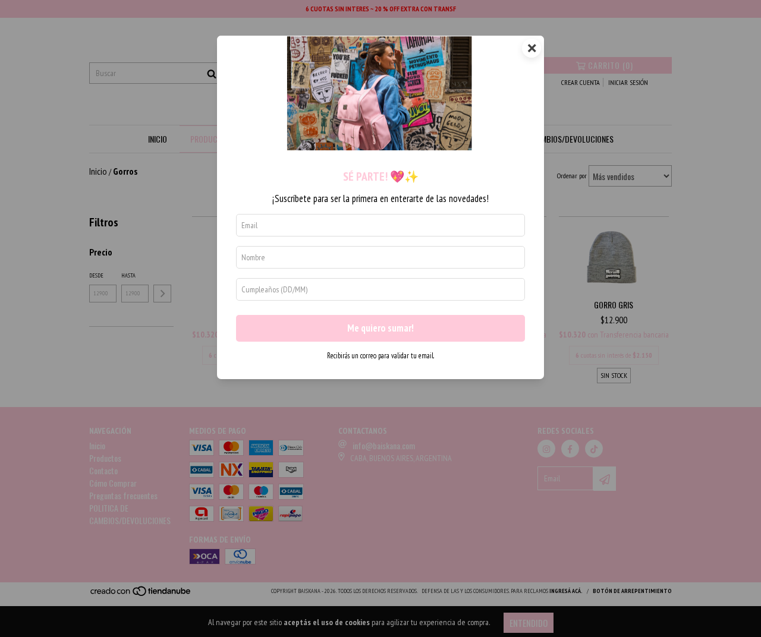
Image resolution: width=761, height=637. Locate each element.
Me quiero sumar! (380, 328)
